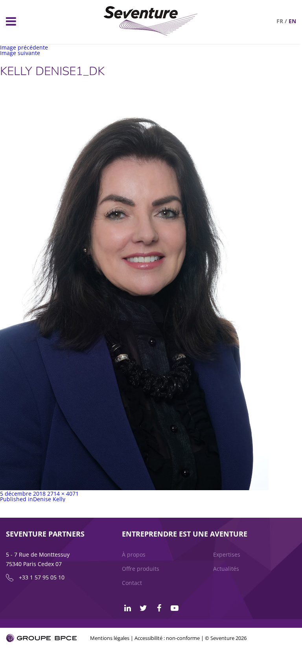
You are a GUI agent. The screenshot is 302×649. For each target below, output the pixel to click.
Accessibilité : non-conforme (167, 638)
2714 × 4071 (63, 493)
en (292, 21)
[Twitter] (143, 608)
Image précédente (24, 47)
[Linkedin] (127, 608)
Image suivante (20, 53)
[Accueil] (151, 33)
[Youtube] (174, 608)
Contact (132, 582)
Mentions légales (109, 638)
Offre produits (140, 568)
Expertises (226, 554)
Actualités (226, 568)
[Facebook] (159, 608)
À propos (133, 554)
